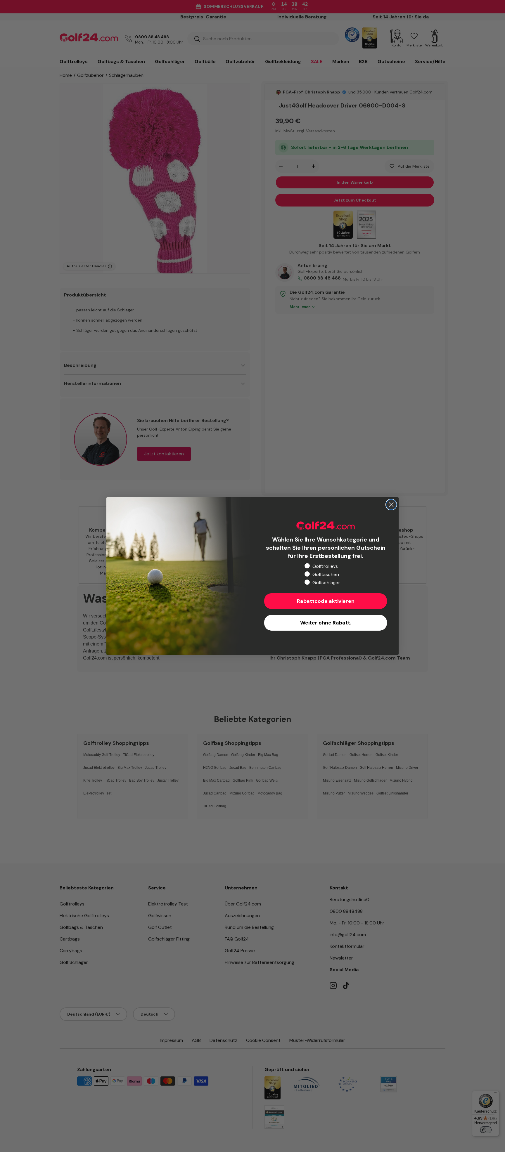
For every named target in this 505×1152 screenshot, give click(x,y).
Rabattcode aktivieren (325, 601)
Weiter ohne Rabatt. (325, 622)
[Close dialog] (391, 504)
